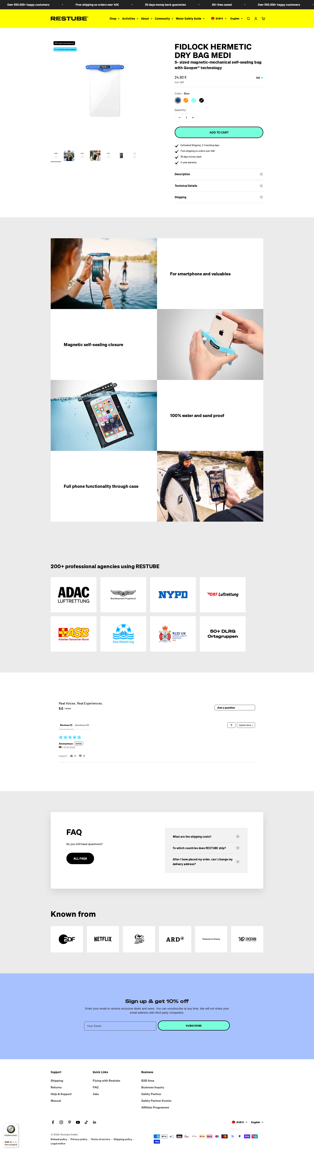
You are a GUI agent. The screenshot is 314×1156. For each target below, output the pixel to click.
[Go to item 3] (82, 156)
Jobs (96, 1094)
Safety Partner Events (156, 1101)
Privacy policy (78, 1139)
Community (162, 18)
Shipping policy (122, 1139)
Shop (113, 18)
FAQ (95, 1087)
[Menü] (16, 1125)
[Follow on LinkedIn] (94, 1122)
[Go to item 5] (108, 156)
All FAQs (80, 858)
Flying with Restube (106, 1080)
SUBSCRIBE (194, 1025)
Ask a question (226, 707)
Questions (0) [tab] (82, 725)
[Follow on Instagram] (61, 1122)
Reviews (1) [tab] (66, 725)
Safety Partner (151, 1094)
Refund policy (59, 1139)
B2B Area (147, 1080)
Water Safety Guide (188, 18)
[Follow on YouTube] (78, 1122)
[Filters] (231, 725)
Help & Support (61, 1094)
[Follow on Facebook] (53, 1122)
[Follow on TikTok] (86, 1122)
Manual (56, 1101)
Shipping (57, 1080)
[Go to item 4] (95, 156)
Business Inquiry (152, 1087)
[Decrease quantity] (179, 118)
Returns (56, 1087)
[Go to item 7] (134, 156)
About (145, 18)
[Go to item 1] (56, 156)
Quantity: (181, 110)
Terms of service (100, 1139)
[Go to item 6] (121, 156)
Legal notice (58, 1143)
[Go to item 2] (69, 156)
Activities (128, 18)
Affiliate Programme (155, 1107)
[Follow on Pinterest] (69, 1122)
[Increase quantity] (193, 118)
